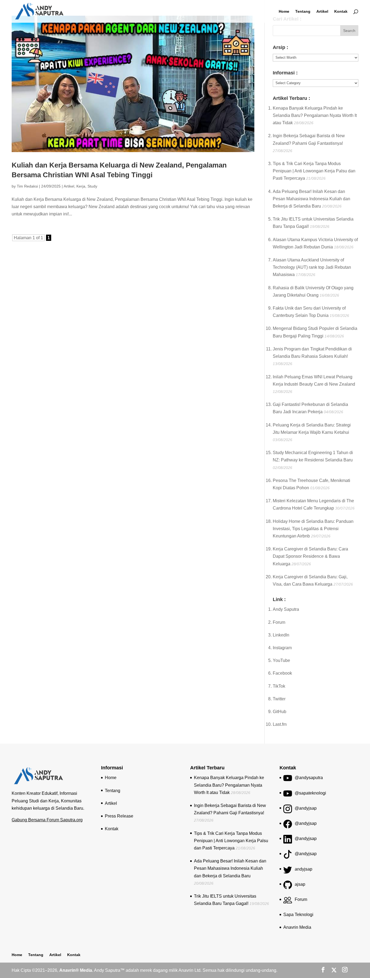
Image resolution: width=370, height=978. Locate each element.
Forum (279, 622)
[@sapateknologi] (287, 795)
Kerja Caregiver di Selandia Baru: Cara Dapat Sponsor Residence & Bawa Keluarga (310, 556)
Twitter (279, 699)
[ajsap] (287, 886)
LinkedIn (281, 635)
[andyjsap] (287, 871)
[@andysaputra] (287, 780)
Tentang (302, 11)
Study (92, 186)
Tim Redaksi (27, 186)
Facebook (282, 673)
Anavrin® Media (75, 970)
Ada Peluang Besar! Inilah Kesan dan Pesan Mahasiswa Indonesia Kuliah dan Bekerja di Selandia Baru (311, 198)
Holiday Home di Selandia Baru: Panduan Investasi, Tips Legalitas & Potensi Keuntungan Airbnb (313, 528)
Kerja (80, 186)
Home (284, 11)
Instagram (282, 647)
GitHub (279, 711)
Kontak (341, 11)
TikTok (279, 686)
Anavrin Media (297, 927)
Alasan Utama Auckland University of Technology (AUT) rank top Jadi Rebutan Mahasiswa (312, 267)
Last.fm (280, 724)
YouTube (281, 660)
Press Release (119, 816)
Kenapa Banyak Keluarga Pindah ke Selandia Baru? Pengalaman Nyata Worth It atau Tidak (315, 115)
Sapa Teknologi (298, 914)
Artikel (322, 11)
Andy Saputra (286, 609)
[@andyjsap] (287, 810)
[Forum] (287, 902)
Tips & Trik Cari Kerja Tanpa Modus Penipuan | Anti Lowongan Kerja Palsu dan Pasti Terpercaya (314, 170)
